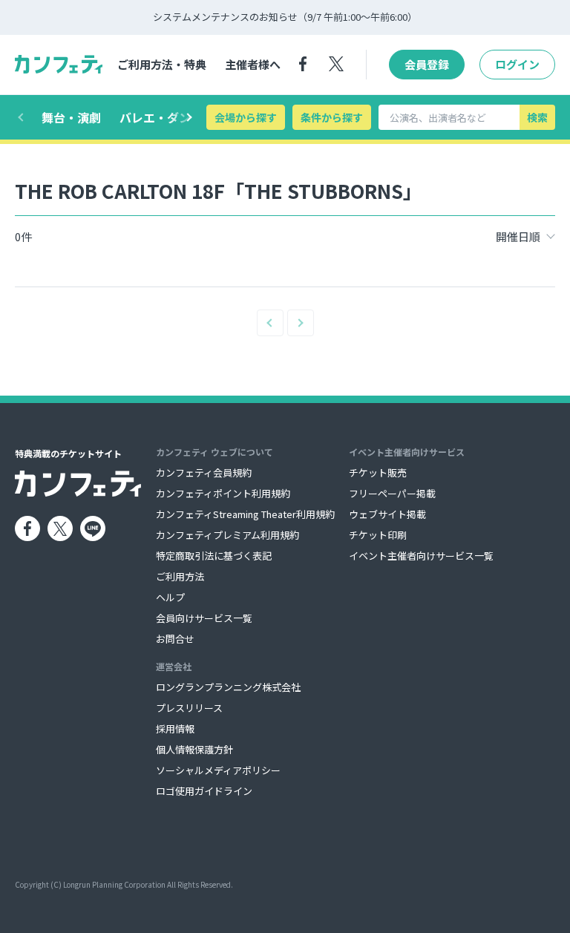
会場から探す (245, 117)
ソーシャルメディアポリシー (218, 770)
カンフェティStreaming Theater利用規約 (245, 514)
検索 (537, 117)
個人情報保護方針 (194, 749)
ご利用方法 (180, 576)
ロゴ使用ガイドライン (204, 791)
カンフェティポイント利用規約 (223, 493)
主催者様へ (253, 64)
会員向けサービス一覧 (204, 618)
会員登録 (426, 64)
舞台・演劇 (71, 117)
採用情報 (175, 728)
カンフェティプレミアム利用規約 (227, 535)
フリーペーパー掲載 (392, 493)
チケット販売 (378, 472)
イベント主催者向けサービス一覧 (421, 556)
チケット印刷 (378, 535)
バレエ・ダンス (161, 117)
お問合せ (175, 639)
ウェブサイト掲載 (387, 514)
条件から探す (332, 117)
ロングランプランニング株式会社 (228, 687)
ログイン (517, 64)
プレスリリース (189, 708)
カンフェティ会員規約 (204, 472)
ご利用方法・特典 (161, 64)
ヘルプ (170, 597)
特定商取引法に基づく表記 (214, 556)
